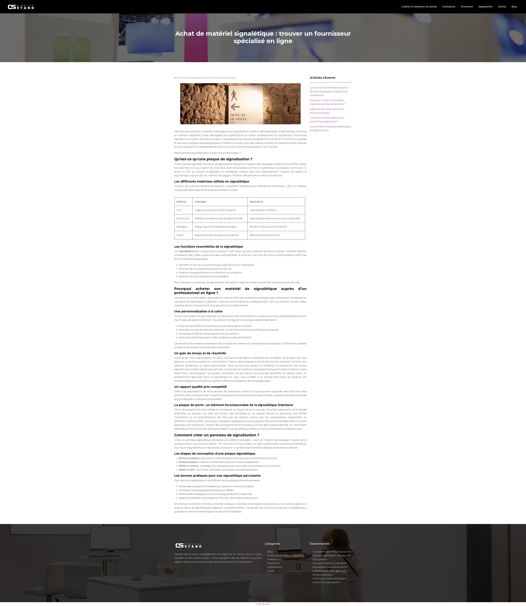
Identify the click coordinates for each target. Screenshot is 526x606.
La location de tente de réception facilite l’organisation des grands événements (329, 91)
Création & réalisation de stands (419, 6)
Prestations (448, 6)
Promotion (467, 6)
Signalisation (485, 6)
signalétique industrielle (292, 135)
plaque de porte (245, 409)
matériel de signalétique (272, 282)
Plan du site (263, 604)
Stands (502, 6)
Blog (514, 6)
